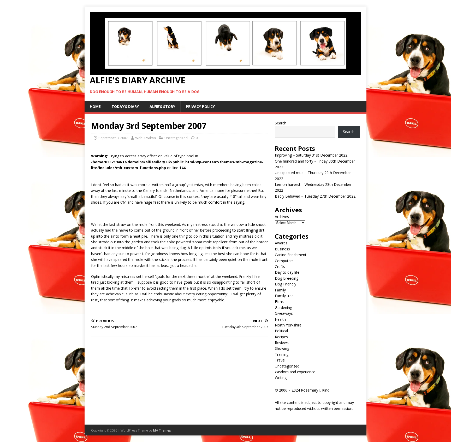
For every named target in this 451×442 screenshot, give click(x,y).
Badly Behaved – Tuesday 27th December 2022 (315, 196)
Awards (281, 242)
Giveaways (284, 313)
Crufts (280, 266)
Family (280, 290)
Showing (282, 348)
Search (280, 122)
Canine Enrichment (290, 254)
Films (279, 301)
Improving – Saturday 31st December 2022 (311, 155)
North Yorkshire (288, 325)
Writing (281, 377)
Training (281, 354)
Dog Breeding (286, 278)
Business (282, 248)
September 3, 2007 (113, 137)
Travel (280, 360)
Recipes (281, 336)
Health (280, 319)
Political (281, 330)
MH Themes (162, 430)
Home (95, 106)
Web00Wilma (145, 137)
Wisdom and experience (295, 371)
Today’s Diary (125, 106)
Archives (282, 216)
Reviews (282, 342)
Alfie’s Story (162, 106)
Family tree (284, 295)
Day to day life (287, 272)
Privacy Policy (200, 106)
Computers (284, 260)
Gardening (283, 307)
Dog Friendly (285, 284)
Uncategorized (176, 137)
